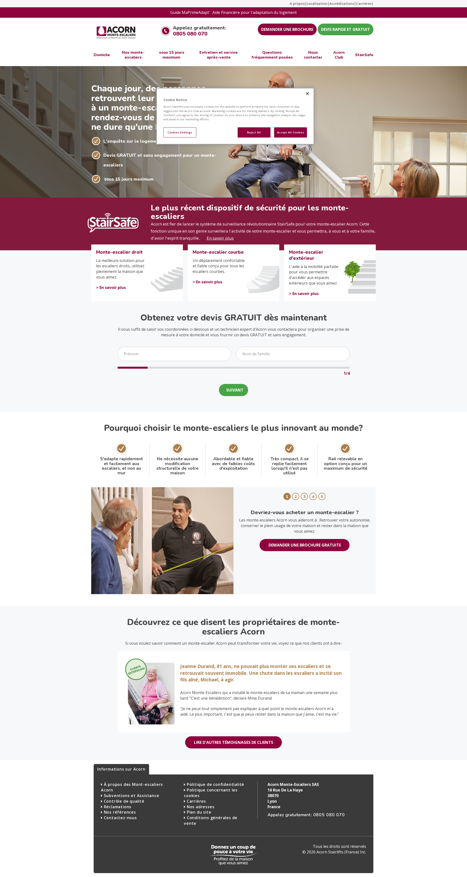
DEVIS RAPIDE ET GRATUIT (345, 29)
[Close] (307, 93)
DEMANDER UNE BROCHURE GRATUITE (305, 545)
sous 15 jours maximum (128, 179)
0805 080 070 (190, 33)
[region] (235, 116)
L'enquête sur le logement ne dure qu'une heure (155, 141)
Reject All (254, 132)
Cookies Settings (180, 132)
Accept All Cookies (290, 132)
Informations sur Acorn (121, 769)
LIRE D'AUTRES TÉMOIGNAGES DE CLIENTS (233, 742)
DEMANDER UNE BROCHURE (287, 29)
